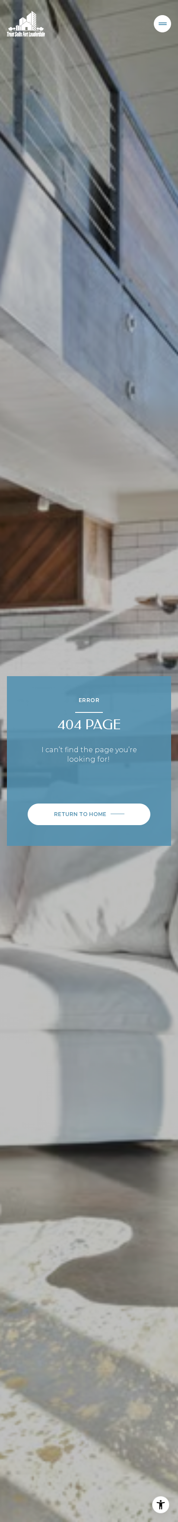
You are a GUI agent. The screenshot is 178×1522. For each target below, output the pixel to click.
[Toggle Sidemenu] (162, 23)
